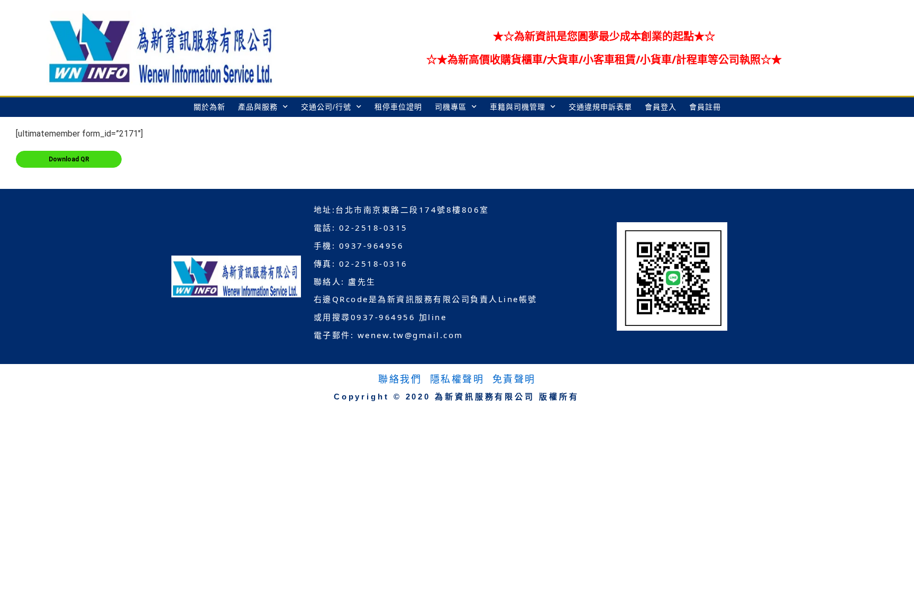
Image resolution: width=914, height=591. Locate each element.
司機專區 (451, 107)
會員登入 (661, 107)
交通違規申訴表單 (600, 107)
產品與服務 (258, 107)
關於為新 (209, 107)
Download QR (69, 159)
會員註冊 (705, 107)
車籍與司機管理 (517, 107)
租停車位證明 (398, 107)
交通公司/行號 (326, 107)
